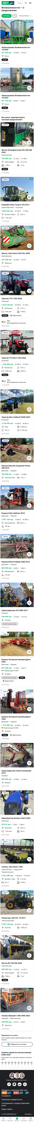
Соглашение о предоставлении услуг (15, 1104)
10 (31, 1064)
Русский (28, 1114)
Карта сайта (7, 1109)
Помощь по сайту (17, 1080)
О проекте (6, 1096)
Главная (3, 1120)
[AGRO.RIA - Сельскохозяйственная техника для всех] (9, 3)
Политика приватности (12, 1099)
